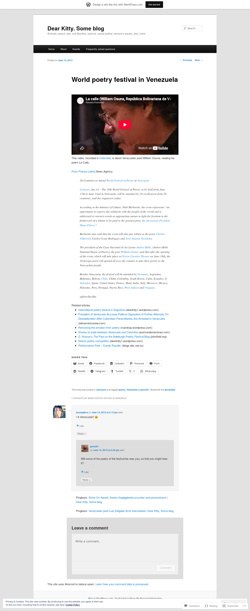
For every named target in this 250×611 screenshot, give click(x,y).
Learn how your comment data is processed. (122, 584)
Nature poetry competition (93, 341)
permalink (170, 389)
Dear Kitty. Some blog (75, 28)
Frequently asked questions (100, 49)
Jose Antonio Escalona (139, 238)
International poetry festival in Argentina (101, 310)
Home (51, 49)
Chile (104, 278)
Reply (82, 433)
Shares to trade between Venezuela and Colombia (108, 332)
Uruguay (150, 287)
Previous (186, 60)
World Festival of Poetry (120, 180)
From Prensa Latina (83, 171)
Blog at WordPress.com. (101, 598)
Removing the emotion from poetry (99, 327)
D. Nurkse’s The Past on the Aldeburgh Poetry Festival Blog (114, 336)
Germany (142, 274)
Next (199, 60)
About (63, 49)
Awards (76, 49)
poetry (122, 389)
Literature (101, 389)
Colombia (105, 158)
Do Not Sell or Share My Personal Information (138, 598)
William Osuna (129, 252)
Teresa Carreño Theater (136, 256)
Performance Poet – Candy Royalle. (99, 345)
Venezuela (143, 180)
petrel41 (145, 389)
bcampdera (82, 412)
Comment (165, 567)
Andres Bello (143, 247)
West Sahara (131, 287)
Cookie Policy (73, 604)
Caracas (84, 189)
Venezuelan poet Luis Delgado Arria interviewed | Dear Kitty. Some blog (131, 511)
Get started (154, 4)
